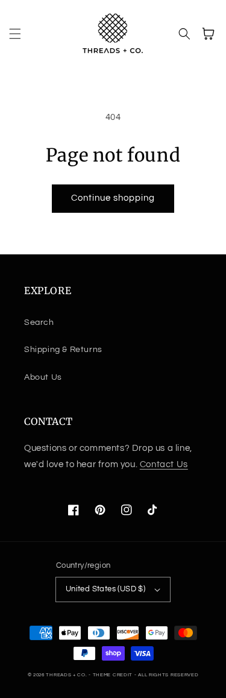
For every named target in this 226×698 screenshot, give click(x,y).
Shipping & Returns (63, 349)
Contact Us (164, 464)
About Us (43, 377)
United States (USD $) (105, 589)
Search (39, 322)
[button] (15, 33)
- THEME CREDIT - (113, 675)
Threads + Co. (66, 675)
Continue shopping (113, 198)
